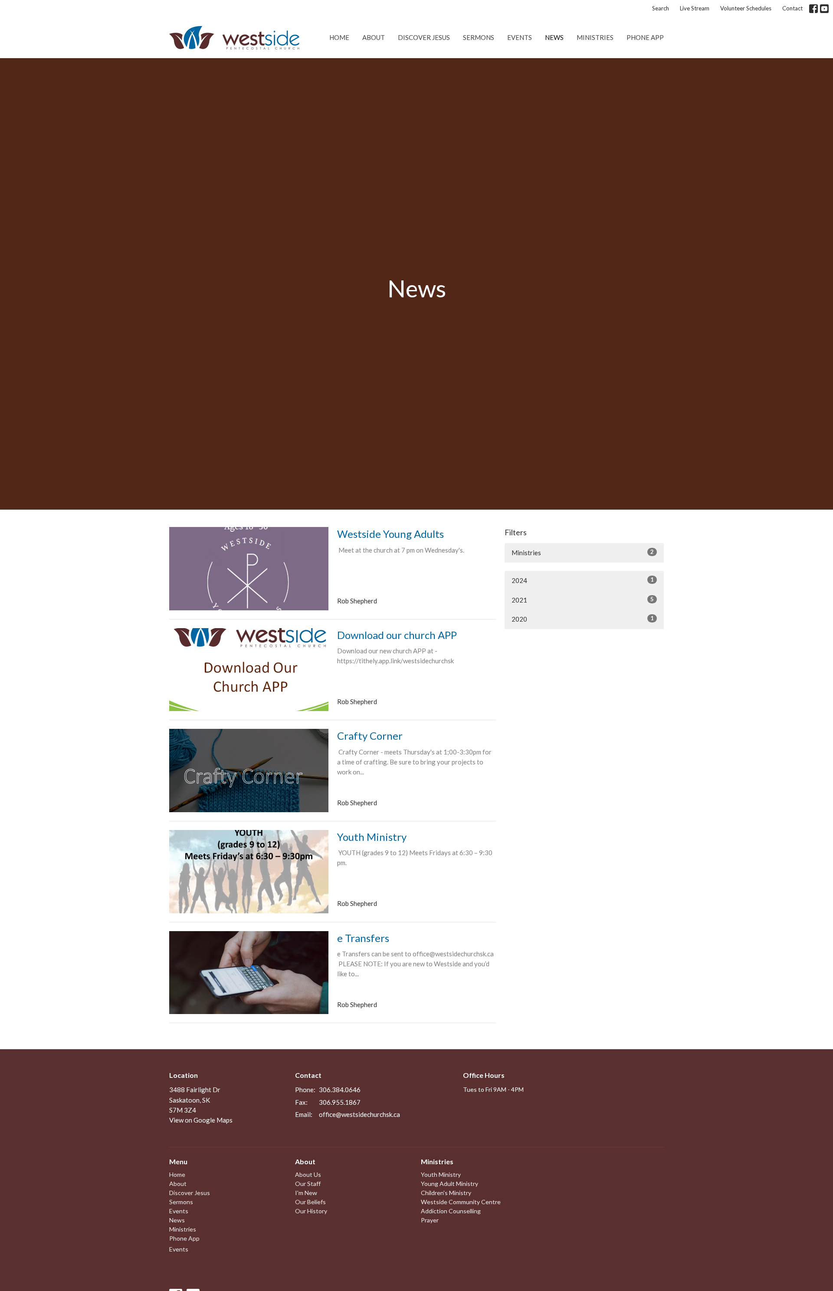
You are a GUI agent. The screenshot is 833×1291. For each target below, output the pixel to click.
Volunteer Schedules (745, 8)
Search (660, 8)
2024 (583, 580)
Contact (792, 8)
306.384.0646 (340, 1089)
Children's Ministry (446, 1192)
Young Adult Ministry (449, 1183)
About (373, 37)
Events (519, 37)
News (554, 37)
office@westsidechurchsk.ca (359, 1114)
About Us (308, 1174)
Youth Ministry (441, 1174)
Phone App (645, 37)
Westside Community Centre (461, 1201)
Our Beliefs (310, 1201)
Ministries (595, 37)
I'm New (306, 1192)
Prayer (430, 1220)
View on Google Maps (201, 1120)
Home (339, 37)
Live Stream (694, 8)
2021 (583, 600)
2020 (583, 619)
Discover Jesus (424, 37)
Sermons (478, 37)
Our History (311, 1211)
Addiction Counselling (451, 1211)
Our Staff (308, 1183)
